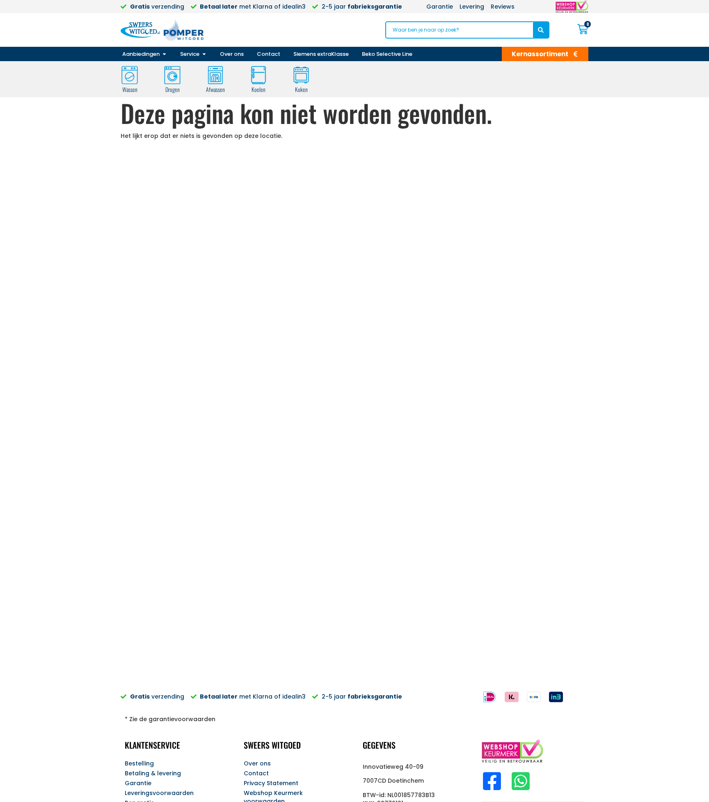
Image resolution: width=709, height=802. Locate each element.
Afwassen (215, 89)
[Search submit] (541, 30)
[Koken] (301, 75)
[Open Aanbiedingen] (164, 54)
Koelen (258, 89)
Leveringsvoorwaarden (159, 793)
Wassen (129, 89)
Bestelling (139, 763)
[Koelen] (258, 75)
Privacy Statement (271, 783)
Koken (301, 89)
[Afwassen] (215, 75)
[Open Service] (204, 54)
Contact (256, 773)
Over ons (257, 763)
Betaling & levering (153, 773)
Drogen (172, 89)
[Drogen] (172, 75)
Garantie (138, 783)
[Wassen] (130, 75)
